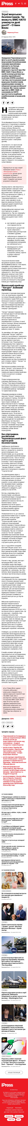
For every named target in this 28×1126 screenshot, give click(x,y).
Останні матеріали (8, 870)
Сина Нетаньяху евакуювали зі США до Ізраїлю (13, 835)
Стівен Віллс (9, 722)
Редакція (10, 1108)
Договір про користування (14, 1112)
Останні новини (7, 794)
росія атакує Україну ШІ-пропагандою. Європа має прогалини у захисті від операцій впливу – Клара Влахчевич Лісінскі (13, 751)
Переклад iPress (12, 32)
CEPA (12, 719)
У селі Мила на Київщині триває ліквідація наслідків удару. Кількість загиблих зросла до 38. (14, 828)
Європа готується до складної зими (13, 841)
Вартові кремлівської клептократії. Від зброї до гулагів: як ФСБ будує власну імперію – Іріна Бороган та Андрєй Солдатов (14, 770)
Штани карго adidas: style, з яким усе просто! (14, 813)
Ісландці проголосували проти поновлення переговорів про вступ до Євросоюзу (13, 806)
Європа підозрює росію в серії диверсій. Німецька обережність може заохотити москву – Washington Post (14, 995)
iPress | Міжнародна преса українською (11, 171)
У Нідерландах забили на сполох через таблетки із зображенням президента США (14, 798)
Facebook (9, 1116)
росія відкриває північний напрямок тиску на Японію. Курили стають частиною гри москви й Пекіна (13, 1028)
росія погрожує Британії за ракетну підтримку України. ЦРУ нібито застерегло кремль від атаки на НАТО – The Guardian (13, 961)
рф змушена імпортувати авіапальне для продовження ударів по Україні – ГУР (12, 861)
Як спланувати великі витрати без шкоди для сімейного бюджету (14, 895)
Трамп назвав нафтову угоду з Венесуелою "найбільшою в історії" (13, 820)
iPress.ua (20, 1096)
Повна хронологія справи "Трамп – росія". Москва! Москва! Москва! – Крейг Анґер (12, 927)
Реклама (18, 1108)
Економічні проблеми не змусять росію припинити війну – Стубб (14, 855)
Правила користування (14, 1110)
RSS (18, 1119)
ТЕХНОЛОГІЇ (5, 11)
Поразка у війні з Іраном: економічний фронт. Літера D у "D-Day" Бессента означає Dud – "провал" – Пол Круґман (14, 1061)
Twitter (11, 1119)
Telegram (19, 1116)
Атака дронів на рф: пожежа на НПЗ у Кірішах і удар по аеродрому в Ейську (13, 847)
